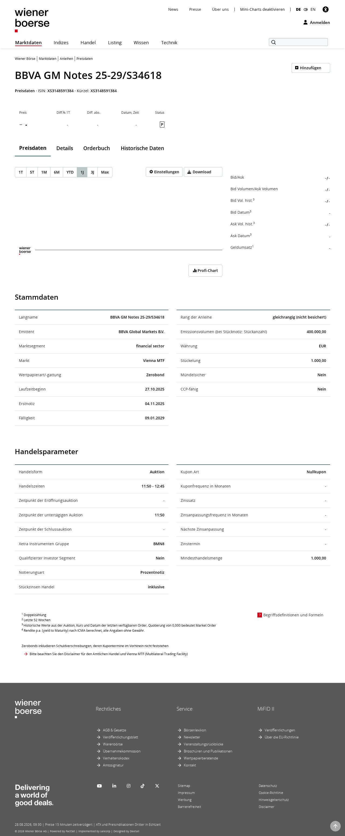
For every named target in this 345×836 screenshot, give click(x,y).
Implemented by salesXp (94, 831)
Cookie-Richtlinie (271, 792)
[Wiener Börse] (32, 19)
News (173, 9)
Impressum (186, 792)
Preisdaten (32, 147)
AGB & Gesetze (114, 730)
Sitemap (184, 785)
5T (32, 172)
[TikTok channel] (142, 786)
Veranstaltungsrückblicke (203, 744)
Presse (195, 9)
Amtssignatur (113, 765)
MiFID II (265, 708)
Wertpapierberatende (201, 758)
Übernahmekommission (122, 751)
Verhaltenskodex (116, 758)
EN (313, 9)
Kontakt (190, 765)
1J (82, 172)
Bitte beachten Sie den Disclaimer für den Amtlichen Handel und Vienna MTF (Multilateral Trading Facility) (109, 654)
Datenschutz (268, 785)
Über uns (220, 9)
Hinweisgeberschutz (274, 799)
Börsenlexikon (195, 730)
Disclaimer (266, 806)
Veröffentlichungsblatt (120, 737)
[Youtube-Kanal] (99, 786)
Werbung (184, 799)
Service (184, 708)
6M (57, 172)
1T (21, 172)
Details (64, 148)
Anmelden (319, 22)
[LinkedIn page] (114, 786)
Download (202, 171)
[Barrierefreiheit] (325, 9)
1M (44, 172)
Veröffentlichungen (280, 730)
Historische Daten (142, 148)
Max (105, 172)
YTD (70, 172)
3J (92, 172)
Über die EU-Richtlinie (282, 737)
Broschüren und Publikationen (208, 751)
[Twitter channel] (157, 786)
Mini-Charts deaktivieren (262, 9)
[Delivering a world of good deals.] (34, 794)
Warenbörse (113, 744)
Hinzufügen (310, 67)
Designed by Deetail (126, 831)
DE (298, 9)
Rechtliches (108, 708)
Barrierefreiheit (189, 806)
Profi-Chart (207, 270)
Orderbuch (96, 148)
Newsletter (192, 737)
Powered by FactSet (62, 831)
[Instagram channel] (128, 786)
